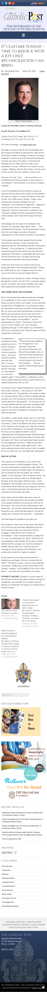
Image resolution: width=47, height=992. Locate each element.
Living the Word (8, 882)
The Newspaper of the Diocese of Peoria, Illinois (24, 27)
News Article (7, 894)
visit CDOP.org (24, 686)
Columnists (6, 870)
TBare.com (36, 988)
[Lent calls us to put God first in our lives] (10, 604)
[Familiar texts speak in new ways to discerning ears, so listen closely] (32, 613)
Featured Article (8, 878)
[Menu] (23, 35)
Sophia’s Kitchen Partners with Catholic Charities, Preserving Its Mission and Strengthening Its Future (22, 833)
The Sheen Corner (9, 898)
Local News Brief (8, 886)
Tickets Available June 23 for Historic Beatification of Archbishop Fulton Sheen (22, 820)
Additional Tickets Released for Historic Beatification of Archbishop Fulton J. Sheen (22, 813)
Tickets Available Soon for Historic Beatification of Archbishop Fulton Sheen (21, 827)
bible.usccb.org (29, 145)
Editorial (5, 874)
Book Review (7, 866)
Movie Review (7, 890)
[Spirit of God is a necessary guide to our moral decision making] (11, 643)
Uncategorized (8, 902)
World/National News (10, 906)
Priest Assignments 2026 (11, 839)
